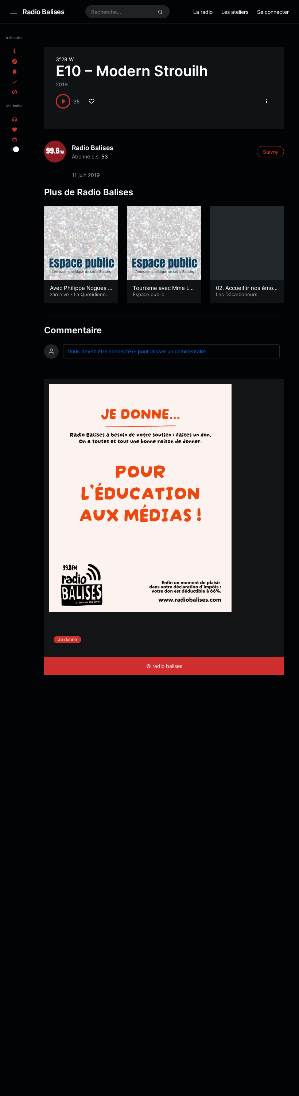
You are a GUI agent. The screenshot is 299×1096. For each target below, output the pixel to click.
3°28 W (65, 59)
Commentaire (73, 330)
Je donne (67, 639)
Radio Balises (44, 12)
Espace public (148, 294)
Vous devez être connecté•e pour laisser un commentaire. (137, 351)
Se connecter (273, 12)
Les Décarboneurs (236, 294)
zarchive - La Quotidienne (79, 294)
